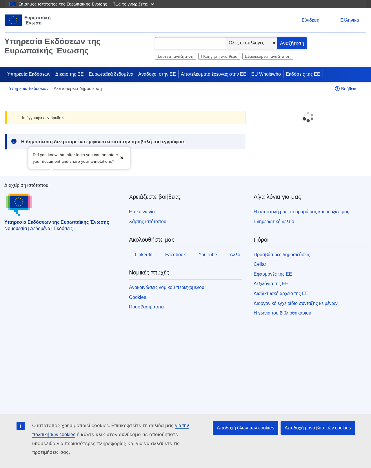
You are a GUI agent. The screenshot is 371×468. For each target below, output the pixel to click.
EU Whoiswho (266, 74)
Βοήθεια (349, 88)
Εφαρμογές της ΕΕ (273, 274)
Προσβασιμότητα (146, 306)
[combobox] (190, 43)
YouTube (208, 254)
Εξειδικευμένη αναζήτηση (267, 56)
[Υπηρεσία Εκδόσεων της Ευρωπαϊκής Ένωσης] (28, 20)
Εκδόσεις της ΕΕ (303, 74)
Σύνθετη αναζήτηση (175, 56)
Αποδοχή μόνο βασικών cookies (318, 427)
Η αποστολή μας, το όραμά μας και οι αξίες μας (301, 211)
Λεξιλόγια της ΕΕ (271, 283)
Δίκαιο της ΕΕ (69, 74)
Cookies (137, 297)
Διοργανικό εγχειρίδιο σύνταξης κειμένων (296, 303)
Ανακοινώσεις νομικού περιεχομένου (166, 287)
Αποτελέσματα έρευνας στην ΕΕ (213, 74)
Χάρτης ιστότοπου (147, 221)
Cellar (260, 264)
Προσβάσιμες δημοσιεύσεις (282, 254)
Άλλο (235, 254)
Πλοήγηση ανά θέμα (219, 56)
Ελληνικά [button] (349, 20)
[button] (122, 157)
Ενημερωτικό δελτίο (274, 221)
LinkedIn (143, 254)
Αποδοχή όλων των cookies (245, 427)
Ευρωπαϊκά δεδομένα (111, 74)
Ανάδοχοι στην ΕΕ (157, 74)
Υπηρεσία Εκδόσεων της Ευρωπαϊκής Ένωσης (52, 46)
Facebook (175, 254)
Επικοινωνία (142, 211)
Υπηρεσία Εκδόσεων (28, 74)
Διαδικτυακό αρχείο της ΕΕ (281, 293)
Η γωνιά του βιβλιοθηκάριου (282, 312)
